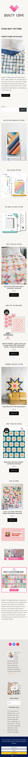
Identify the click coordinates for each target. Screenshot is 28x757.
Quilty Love (14, 10)
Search (3, 106)
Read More (6, 95)
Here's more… (11, 673)
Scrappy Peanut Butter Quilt (12, 37)
